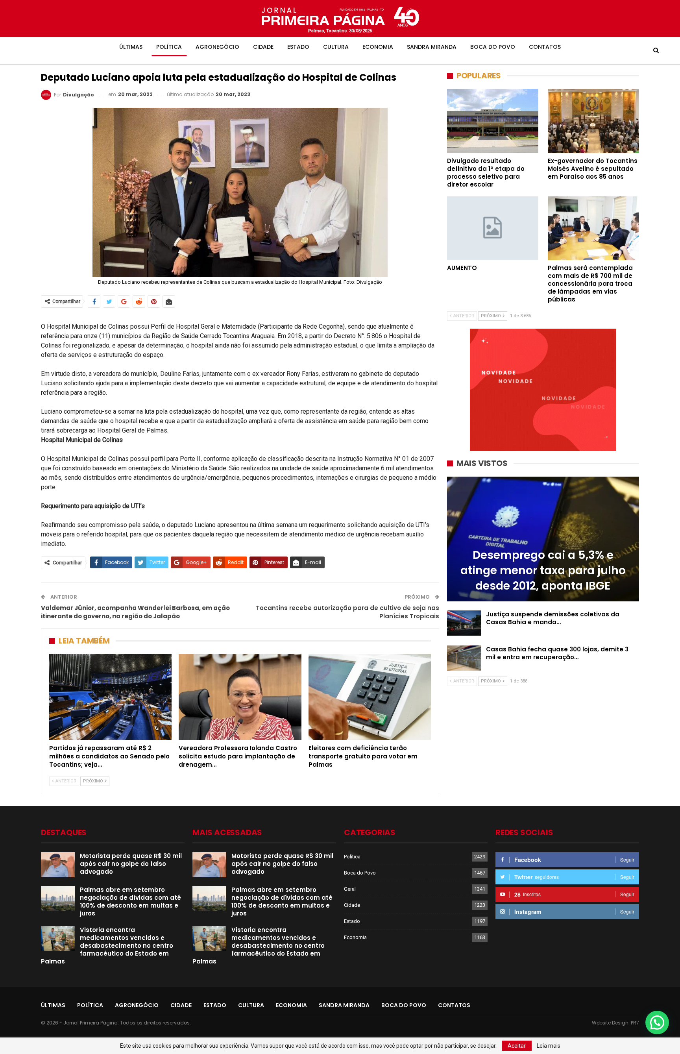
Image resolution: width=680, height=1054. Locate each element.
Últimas (130, 47)
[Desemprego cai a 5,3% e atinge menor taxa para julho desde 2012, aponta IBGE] (543, 539)
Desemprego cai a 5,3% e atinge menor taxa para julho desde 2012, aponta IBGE (543, 570)
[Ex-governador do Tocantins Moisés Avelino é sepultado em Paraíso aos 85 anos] (593, 121)
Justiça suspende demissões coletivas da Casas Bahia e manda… (552, 618)
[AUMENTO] (492, 228)
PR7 (635, 1022)
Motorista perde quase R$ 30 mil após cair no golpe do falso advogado (131, 864)
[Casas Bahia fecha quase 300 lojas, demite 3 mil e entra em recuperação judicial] (464, 658)
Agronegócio (217, 47)
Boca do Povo (492, 47)
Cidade (263, 47)
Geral (350, 889)
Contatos (545, 47)
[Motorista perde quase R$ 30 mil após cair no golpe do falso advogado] (58, 864)
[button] (657, 1022)
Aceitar (517, 1046)
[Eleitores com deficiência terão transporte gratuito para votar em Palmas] (370, 697)
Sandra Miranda (431, 47)
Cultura (336, 47)
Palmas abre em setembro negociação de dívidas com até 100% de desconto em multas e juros (130, 901)
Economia (377, 47)
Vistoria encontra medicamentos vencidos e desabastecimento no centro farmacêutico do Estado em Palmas (107, 945)
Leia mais (548, 1045)
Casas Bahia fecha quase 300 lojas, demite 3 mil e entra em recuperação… (557, 653)
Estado (298, 47)
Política (169, 47)
